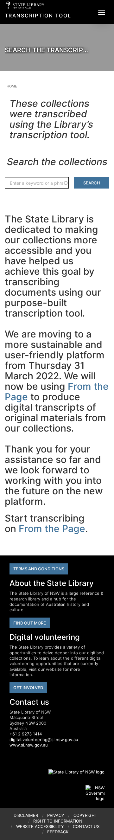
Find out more (29, 622)
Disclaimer (26, 815)
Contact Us (86, 826)
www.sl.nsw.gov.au (29, 744)
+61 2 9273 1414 (26, 733)
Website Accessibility (40, 826)
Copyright (85, 815)
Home (12, 86)
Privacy (55, 815)
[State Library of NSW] (72, 772)
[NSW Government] (95, 793)
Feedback (57, 831)
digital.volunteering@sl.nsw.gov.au (44, 739)
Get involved (28, 687)
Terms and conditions (38, 568)
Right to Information (57, 821)
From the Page (52, 528)
